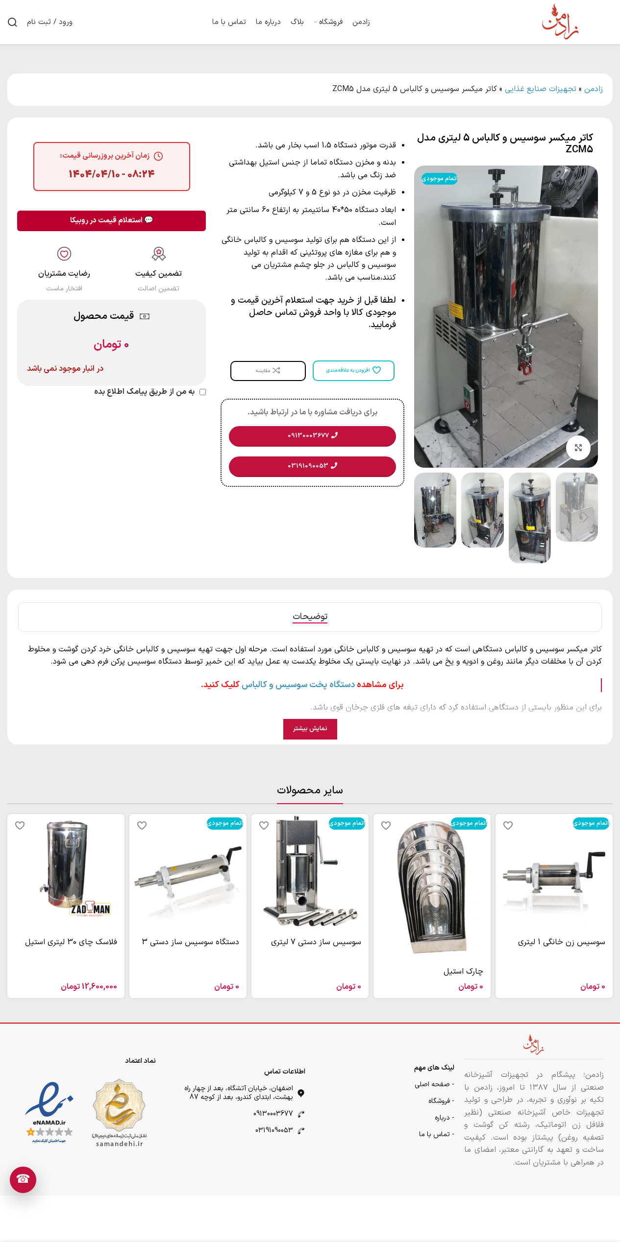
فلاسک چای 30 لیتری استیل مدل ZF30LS (71, 947)
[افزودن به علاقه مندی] (508, 825)
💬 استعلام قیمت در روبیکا (111, 220)
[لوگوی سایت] (561, 21)
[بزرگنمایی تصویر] (578, 447)
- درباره (444, 1118)
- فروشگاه (441, 1101)
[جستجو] (12, 22)
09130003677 (273, 1114)
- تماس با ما (436, 1134)
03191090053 (274, 1130)
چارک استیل (463, 972)
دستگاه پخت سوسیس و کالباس (298, 685)
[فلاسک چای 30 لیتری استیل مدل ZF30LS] (65, 872)
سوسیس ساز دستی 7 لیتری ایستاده (316, 947)
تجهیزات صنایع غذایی (540, 89)
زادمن (593, 89)
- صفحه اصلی (434, 1084)
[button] (585, 517)
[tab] (310, 617)
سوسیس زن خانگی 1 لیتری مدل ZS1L (561, 947)
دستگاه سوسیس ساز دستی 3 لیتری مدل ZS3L (190, 947)
